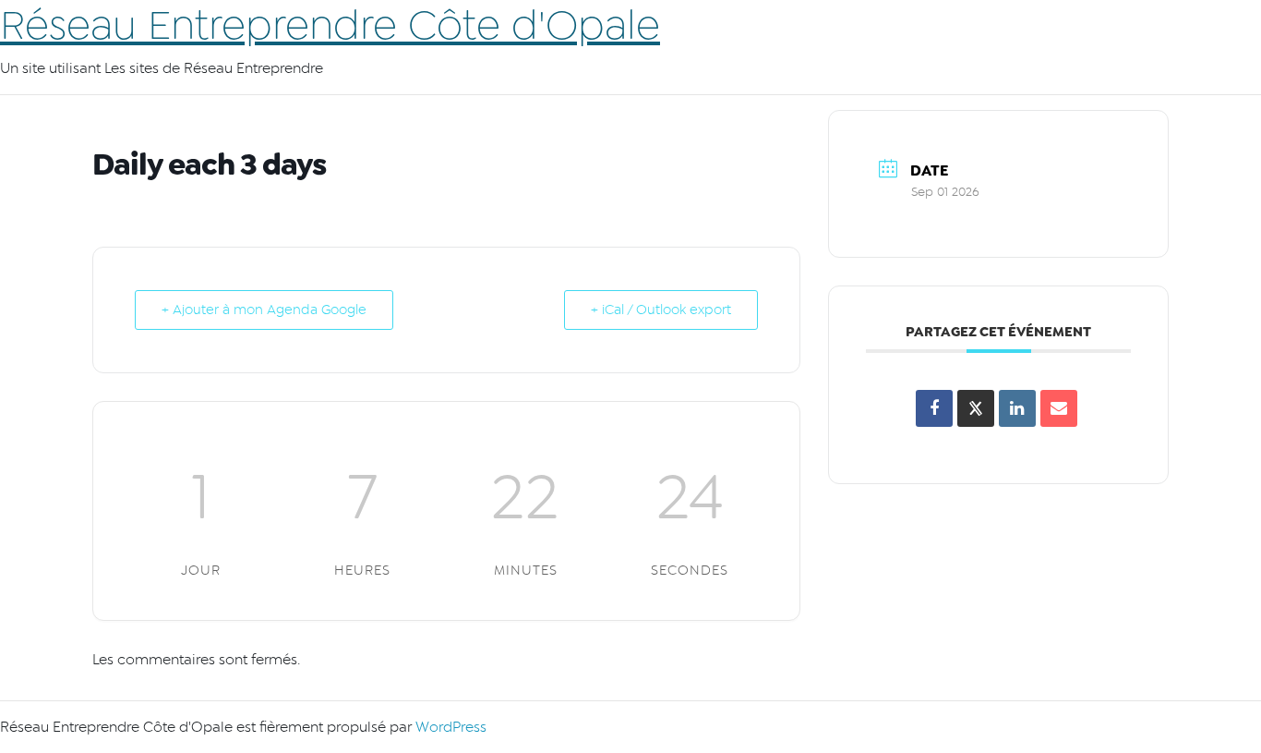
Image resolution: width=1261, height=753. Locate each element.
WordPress (450, 727)
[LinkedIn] (1017, 408)
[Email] (1058, 408)
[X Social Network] (975, 408)
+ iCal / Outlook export (661, 310)
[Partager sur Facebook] (934, 408)
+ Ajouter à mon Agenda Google (264, 310)
